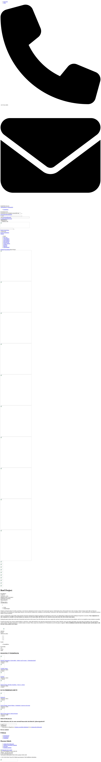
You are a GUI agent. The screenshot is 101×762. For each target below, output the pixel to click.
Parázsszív (3, 697)
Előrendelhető (6, 247)
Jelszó (2, 217)
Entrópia (2, 676)
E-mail (2, 215)
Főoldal (2, 249)
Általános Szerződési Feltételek (10, 745)
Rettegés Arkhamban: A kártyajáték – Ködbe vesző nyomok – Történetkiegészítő (18, 660)
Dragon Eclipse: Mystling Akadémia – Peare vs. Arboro (13, 684)
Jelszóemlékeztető (7, 217)
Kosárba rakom (4, 602)
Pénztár (2, 233)
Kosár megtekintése (5, 232)
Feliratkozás (3, 725)
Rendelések (5, 209)
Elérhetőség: (3, 598)
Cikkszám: (3, 596)
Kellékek (5, 244)
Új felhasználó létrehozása (6, 218)
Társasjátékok (6, 238)
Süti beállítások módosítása (30, 757)
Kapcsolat (5, 1)
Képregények (6, 242)
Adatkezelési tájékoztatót (36, 727)
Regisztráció (9, 214)
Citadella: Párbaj (4, 668)
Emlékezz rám (5, 221)
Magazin (5, 246)
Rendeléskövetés (4, 213)
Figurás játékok (6, 243)
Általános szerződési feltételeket (21, 727)
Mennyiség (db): (4, 599)
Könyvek (5, 237)
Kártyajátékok (6, 241)
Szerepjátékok (6, 239)
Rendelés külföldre (7, 747)
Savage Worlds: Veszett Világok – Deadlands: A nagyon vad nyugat (15, 705)
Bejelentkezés (4, 214)
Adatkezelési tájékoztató (8, 744)
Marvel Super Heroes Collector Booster (9, 713)
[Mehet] (21, 213)
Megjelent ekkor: (4, 597)
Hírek (4, 2)
